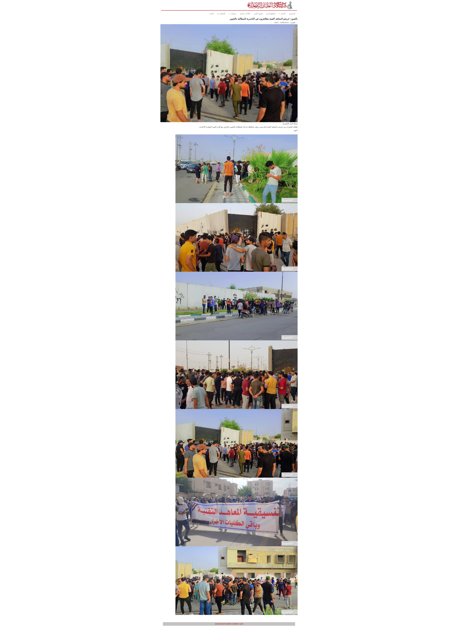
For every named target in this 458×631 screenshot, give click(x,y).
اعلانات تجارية (245, 14)
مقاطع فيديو (271, 14)
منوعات (233, 14)
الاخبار (282, 14)
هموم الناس (258, 14)
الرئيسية (292, 14)
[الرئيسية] (270, 5)
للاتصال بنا (221, 14)
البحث (211, 14)
